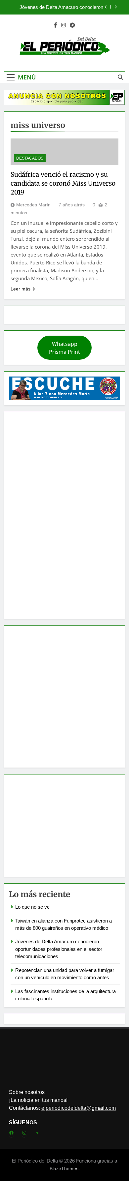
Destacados (29, 158)
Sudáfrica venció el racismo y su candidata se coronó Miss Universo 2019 (63, 183)
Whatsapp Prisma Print (64, 347)
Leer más (20, 288)
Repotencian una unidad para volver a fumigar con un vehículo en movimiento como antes (61, 9)
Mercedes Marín (33, 204)
